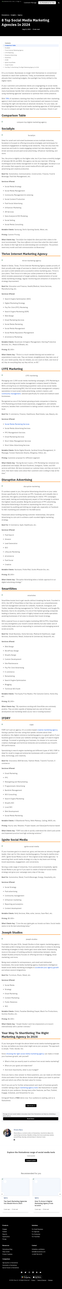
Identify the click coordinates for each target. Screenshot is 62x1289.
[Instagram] (29, 1272)
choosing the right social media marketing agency (25, 1054)
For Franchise (36, 1236)
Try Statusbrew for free (47, 2)
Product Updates (7, 1254)
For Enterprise (36, 1234)
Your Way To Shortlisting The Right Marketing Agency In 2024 (22, 67)
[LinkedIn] (33, 1272)
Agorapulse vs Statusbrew (10, 1263)
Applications (6, 1236)
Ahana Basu (18, 1130)
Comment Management (32, 3)
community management (11, 394)
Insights (13, 15)
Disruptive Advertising (11, 55)
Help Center (6, 1251)
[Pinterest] (36, 1272)
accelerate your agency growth (47, 967)
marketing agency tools (29, 1088)
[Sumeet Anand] (5, 1181)
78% (7, 98)
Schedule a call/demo (38, 1249)
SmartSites (8, 57)
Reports (4, 1234)
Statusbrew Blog (7, 1249)
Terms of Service (41, 1280)
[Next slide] (60, 1194)
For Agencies (35, 1231)
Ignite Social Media (10, 62)
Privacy (33, 1280)
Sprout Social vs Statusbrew (10, 1267)
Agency (20, 15)
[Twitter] (25, 1272)
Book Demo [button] (30, 1118)
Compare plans (31, 1160)
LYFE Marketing (9, 52)
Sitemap (50, 1280)
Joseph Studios (9, 65)
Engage (4, 1229)
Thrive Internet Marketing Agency (14, 50)
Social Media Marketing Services (17, 424)
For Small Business (37, 1229)
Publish (4, 1231)
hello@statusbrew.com (38, 1251)
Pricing (4, 1239)
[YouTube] (40, 1272)
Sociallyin (7, 48)
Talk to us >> (31, 1105)
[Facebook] (14, 1140)
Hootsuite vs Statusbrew (9, 1265)
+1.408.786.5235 (37, 1254)
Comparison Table (10, 45)
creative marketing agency (47, 730)
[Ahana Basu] (7, 1133)
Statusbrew (5, 15)
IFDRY (7, 60)
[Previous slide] (2, 1194)
